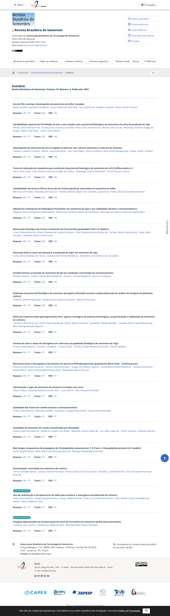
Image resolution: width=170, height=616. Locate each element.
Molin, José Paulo (30, 130)
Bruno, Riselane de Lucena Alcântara (55, 232)
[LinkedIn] (42, 576)
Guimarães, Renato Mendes (103, 323)
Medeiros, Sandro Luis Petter (55, 431)
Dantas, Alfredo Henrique (51, 471)
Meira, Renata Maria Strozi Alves (44, 370)
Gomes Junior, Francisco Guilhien (58, 127)
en (24, 113)
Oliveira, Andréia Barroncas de (28, 366)
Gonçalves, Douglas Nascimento (71, 410)
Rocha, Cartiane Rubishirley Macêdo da (58, 255)
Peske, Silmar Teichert (126, 107)
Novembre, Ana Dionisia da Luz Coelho (99, 255)
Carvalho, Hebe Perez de (25, 323)
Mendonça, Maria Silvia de (76, 370)
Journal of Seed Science (35, 45)
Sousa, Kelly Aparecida (99, 410)
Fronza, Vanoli (65, 346)
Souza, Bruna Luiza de (118, 171)
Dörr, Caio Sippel (76, 151)
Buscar (135, 61)
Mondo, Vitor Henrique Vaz (26, 127)
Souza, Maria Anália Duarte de (116, 366)
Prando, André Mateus (24, 346)
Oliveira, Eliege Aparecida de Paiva (91, 346)
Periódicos (23, 72)
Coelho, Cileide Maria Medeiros (46, 276)
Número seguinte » (99, 61)
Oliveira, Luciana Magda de (77, 276)
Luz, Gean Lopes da (109, 431)
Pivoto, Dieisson (129, 431)
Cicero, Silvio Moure (50, 130)
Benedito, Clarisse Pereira (112, 471)
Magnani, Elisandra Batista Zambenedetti (34, 212)
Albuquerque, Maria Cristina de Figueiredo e (122, 212)
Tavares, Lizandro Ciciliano (26, 151)
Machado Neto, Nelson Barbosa (81, 524)
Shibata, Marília (21, 276)
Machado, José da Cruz (46, 191)
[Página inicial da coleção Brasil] (22, 569)
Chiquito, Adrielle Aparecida (27, 299)
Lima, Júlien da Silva (23, 498)
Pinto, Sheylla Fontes (23, 451)
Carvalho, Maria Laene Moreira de (135, 323)
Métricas (150, 61)
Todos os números (48, 61)
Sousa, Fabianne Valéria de (64, 107)
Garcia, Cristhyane (101, 276)
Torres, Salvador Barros (25, 471)
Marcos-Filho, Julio (86, 299)
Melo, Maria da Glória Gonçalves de (53, 451)
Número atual (123, 61)
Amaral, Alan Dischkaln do (26, 431)
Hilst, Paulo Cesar (22, 171)
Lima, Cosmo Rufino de (24, 232)
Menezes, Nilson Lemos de (84, 431)
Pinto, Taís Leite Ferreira (88, 127)
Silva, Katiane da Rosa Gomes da (91, 232)
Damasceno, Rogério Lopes (50, 524)
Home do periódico (24, 61)
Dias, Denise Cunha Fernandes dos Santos (53, 171)
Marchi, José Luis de (112, 127)
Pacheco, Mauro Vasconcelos (123, 232)
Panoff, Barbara (118, 346)
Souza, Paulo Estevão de (51, 323)
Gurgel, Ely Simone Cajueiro (85, 366)
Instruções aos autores (141, 35)
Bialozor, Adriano (146, 431)
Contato (133, 41)
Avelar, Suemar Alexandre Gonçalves (31, 107)
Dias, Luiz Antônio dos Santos (98, 498)
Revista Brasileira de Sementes (46, 72)
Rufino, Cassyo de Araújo (54, 151)
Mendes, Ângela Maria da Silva (87, 451)
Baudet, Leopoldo (105, 107)
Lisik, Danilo (67, 390)
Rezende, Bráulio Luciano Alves (43, 390)
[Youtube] (48, 576)
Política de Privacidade (129, 611)
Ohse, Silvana (20, 390)
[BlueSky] (36, 576)
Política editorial (138, 24)
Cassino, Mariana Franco (57, 366)
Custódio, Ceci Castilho (24, 524)
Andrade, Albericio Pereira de (38, 235)
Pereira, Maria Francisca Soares (81, 471)
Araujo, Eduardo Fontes (46, 498)
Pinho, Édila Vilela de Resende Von (127, 191)
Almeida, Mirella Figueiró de (73, 191)
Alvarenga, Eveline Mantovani (91, 171)
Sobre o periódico (138, 18)
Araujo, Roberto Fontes (70, 498)
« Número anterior (73, 61)
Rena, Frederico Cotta (32, 501)
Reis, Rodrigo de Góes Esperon (28, 326)
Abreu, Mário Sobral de (76, 323)
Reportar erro (166, 227)
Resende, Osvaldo (44, 410)
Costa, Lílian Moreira (23, 410)
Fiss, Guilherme (87, 107)
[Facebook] (45, 576)
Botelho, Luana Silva (98, 191)
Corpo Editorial (137, 29)
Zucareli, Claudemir (47, 346)
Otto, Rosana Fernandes (87, 390)
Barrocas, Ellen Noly (23, 191)
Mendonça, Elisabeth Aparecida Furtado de (77, 212)
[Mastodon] (39, 576)
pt (29, 113)
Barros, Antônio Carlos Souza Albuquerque (107, 151)
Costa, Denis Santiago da (25, 255)
